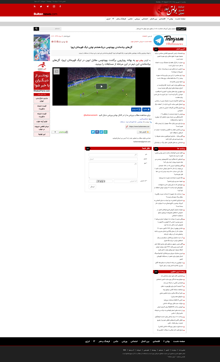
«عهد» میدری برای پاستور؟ (175, 181)
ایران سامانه (171, 357)
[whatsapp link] (105, 132)
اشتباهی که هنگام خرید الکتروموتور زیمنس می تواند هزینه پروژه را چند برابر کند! (169, 160)
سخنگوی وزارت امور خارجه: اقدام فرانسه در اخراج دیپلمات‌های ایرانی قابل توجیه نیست (170, 86)
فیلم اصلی (142, 116)
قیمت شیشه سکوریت (41, 107)
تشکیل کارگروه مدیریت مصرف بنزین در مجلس (169, 101)
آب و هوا (36, 1)
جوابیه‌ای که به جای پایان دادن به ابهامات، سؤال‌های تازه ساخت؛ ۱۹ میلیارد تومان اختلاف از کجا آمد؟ (168, 188)
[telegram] (47, 6)
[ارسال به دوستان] (55, 42)
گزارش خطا (143, 132)
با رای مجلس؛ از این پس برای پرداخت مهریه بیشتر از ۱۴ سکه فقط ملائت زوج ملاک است (169, 76)
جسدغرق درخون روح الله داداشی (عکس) (170, 326)
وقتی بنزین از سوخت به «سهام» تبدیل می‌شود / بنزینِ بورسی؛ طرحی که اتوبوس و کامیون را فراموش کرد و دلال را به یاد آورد (168, 222)
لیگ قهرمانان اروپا (131, 122)
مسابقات (122, 122)
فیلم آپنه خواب (41, 121)
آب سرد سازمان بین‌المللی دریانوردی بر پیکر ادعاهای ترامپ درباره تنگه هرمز (170, 239)
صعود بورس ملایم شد (176, 82)
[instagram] (54, 6)
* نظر (145, 163)
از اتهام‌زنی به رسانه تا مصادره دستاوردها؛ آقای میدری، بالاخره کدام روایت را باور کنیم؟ (169, 264)
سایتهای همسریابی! (177, 296)
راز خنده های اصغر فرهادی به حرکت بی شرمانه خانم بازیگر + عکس (169, 311)
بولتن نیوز (139, 60)
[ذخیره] (57, 41)
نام (146, 154)
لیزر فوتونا (41, 134)
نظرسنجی (146, 350)
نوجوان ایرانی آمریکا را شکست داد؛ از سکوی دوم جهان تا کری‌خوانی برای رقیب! (152, 29)
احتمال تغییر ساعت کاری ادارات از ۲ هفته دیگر (169, 104)
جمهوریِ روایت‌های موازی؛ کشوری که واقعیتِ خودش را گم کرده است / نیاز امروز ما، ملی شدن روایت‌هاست (168, 94)
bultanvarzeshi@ (91, 115)
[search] (36, 29)
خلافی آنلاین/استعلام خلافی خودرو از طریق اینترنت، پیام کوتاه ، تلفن (170, 321)
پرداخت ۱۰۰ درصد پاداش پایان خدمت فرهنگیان (169, 317)
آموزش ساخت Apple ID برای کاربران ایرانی (170, 307)
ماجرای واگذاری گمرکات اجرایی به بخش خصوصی (171, 109)
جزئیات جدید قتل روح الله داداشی (173, 303)
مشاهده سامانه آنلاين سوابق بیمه (173, 290)
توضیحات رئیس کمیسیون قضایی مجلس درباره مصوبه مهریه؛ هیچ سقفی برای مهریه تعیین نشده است (169, 56)
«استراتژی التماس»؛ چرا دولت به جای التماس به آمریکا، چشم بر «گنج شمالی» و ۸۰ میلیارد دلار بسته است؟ (168, 203)
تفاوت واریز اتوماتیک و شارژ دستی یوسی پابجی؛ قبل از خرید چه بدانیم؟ (169, 154)
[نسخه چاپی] (52, 42)
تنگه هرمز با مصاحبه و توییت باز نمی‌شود (171, 178)
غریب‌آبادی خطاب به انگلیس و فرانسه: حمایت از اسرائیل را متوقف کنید (168, 131)
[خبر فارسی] (42, 77)
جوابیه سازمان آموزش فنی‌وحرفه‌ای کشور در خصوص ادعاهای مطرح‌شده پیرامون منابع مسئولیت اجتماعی (170, 213)
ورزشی (141, 42)
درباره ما (55, 1)
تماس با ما (63, 1)
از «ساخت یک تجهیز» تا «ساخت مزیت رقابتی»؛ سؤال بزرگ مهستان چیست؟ (169, 195)
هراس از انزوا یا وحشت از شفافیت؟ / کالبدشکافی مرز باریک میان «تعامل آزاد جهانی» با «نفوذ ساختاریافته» (169, 117)
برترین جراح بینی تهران (42, 100)
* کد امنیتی (143, 181)
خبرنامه (43, 1)
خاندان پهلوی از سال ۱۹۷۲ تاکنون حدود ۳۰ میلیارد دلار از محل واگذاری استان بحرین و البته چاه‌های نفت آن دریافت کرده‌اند (169, 231)
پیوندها (49, 1)
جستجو (161, 350)
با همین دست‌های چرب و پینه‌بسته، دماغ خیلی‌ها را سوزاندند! (170, 70)
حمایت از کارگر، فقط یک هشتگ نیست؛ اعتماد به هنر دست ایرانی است (169, 64)
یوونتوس (140, 122)
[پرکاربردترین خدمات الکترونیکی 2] (42, 48)
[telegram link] (101, 132)
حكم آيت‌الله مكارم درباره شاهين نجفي (171, 293)
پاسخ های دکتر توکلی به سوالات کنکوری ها (170, 330)
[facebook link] (97, 132)
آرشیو (167, 350)
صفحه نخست (180, 18)
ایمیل (145, 159)
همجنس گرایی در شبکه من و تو (173, 283)
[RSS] (35, 6)
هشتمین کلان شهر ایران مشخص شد (172, 276)
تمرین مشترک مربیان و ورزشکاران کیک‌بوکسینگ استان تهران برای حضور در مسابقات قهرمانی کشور (168, 256)
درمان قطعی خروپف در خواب (42, 128)
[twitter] (41, 6)
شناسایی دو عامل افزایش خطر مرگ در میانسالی (168, 142)
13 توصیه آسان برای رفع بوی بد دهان (172, 286)
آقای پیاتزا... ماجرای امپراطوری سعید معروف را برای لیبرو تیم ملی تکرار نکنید (169, 137)
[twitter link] (93, 132)
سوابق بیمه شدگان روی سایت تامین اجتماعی (169, 279)
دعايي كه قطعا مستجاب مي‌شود (173, 300)
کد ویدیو (135, 109)
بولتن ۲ (170, 18)
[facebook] (60, 6)
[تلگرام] (169, 40)
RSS (124, 350)
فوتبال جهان (134, 42)
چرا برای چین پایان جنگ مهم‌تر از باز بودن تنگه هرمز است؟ (169, 125)
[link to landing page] (173, 10)
